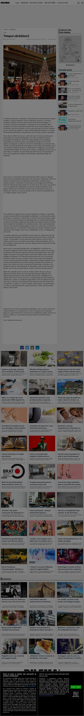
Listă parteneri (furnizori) (46, 695)
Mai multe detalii (31, 686)
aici (14, 703)
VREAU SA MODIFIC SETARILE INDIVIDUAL (75, 694)
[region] (42, 693)
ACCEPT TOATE (75, 687)
